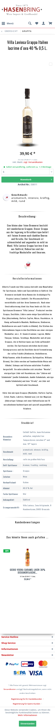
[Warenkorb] (50, 23)
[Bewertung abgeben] (50, 64)
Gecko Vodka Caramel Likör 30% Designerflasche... (27, 571)
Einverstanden (28, 723)
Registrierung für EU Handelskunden (26, 699)
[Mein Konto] (43, 23)
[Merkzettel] (36, 23)
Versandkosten (10, 689)
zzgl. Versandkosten (33, 162)
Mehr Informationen (27, 715)
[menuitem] (7, 23)
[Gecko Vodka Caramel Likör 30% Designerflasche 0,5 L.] (27, 558)
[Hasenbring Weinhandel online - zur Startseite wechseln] (14, 3)
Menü (10, 23)
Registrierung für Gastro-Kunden (26, 703)
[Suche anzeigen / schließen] (30, 23)
